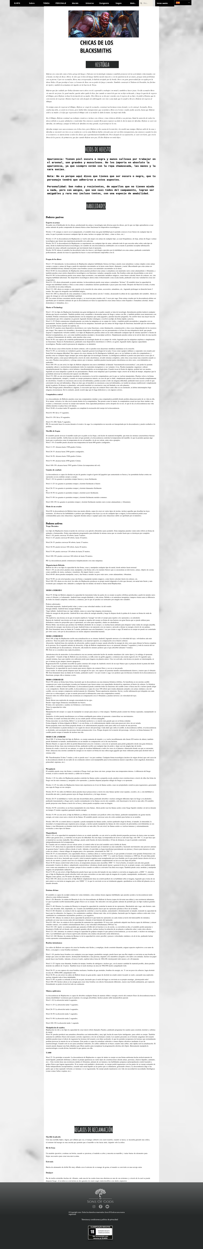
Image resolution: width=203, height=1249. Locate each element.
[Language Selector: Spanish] (182, 2)
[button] (46, 3)
